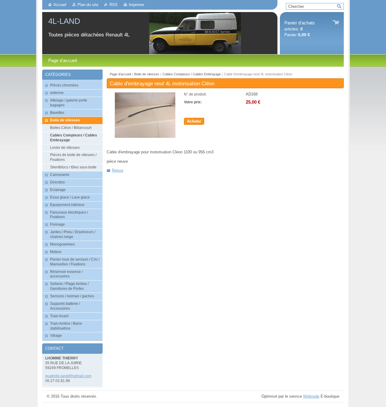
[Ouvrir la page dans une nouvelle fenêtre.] (145, 136)
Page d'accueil (120, 74)
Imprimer (136, 4)
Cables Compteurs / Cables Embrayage (192, 74)
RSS (113, 4)
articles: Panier (299, 28)
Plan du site (88, 4)
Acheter (194, 121)
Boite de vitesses (147, 74)
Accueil (59, 4)
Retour (117, 170)
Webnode (311, 396)
